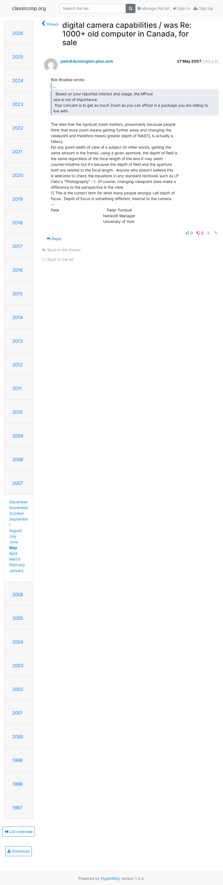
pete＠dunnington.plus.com (87, 61)
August (15, 530)
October (16, 513)
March (14, 559)
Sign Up (205, 8)
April (13, 553)
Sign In (183, 8)
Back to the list (60, 259)
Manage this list (155, 8)
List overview (20, 831)
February (17, 564)
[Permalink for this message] (216, 232)
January (16, 570)
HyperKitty (110, 878)
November (18, 507)
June (13, 542)
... (54, 85)
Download (20, 851)
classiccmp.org (29, 8)
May (13, 547)
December (18, 502)
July (13, 536)
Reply (56, 238)
